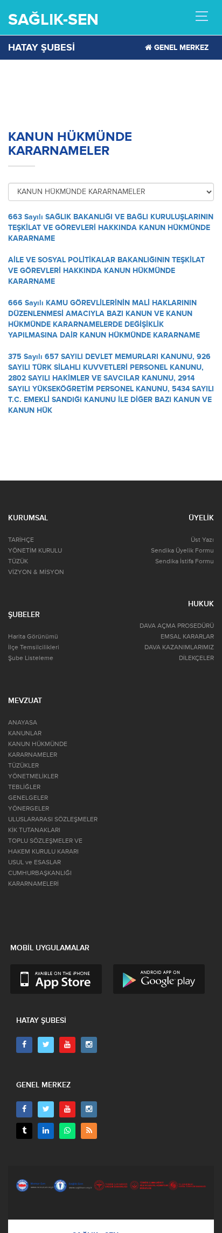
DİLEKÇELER (196, 658)
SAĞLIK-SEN (53, 19)
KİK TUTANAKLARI (34, 830)
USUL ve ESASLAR (34, 862)
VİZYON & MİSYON (36, 572)
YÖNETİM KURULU (35, 551)
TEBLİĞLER (24, 787)
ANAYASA (22, 723)
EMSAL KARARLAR (187, 637)
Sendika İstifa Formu (184, 561)
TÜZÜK (18, 561)
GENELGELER (28, 798)
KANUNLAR (24, 733)
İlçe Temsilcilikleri (33, 647)
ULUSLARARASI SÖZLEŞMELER (53, 819)
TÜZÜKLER (23, 766)
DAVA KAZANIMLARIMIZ (179, 647)
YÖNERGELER (28, 809)
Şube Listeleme (30, 658)
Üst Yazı (202, 540)
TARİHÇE (21, 540)
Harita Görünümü (33, 637)
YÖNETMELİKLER (33, 776)
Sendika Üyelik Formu (182, 551)
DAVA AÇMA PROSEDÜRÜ (177, 626)
